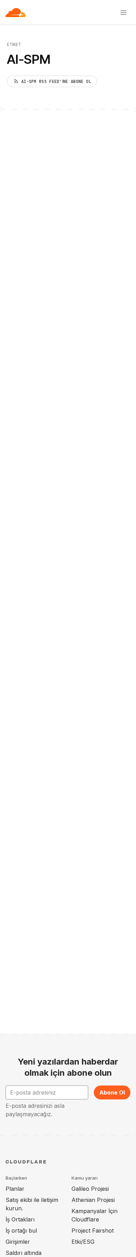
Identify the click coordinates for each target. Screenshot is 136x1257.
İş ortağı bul (21, 1230)
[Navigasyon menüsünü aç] (123, 13)
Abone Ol (112, 1092)
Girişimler (18, 1241)
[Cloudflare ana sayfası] (15, 12)
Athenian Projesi (93, 1199)
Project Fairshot (92, 1230)
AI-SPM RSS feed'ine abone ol (56, 81)
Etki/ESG (83, 1241)
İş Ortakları (20, 1219)
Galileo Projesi (90, 1188)
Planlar (15, 1188)
